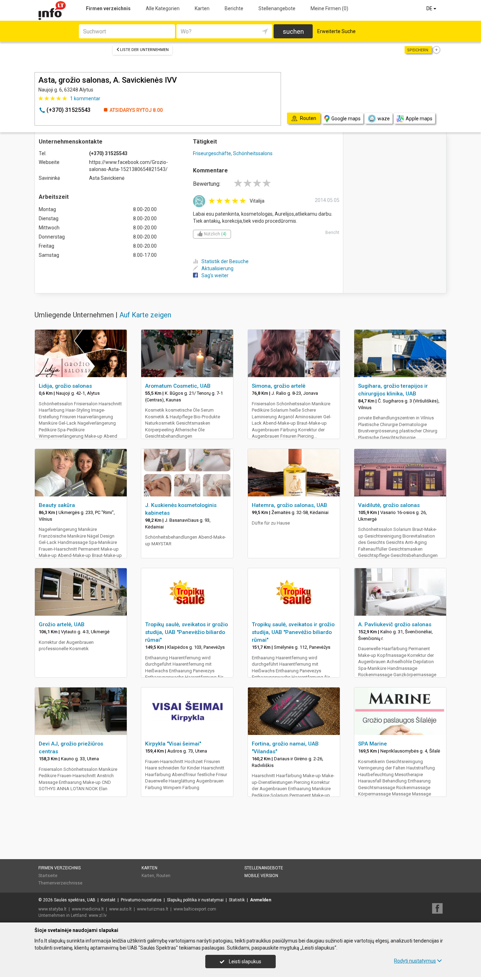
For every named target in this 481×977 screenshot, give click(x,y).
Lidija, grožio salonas (65, 386)
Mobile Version (261, 875)
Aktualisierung (217, 268)
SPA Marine (372, 744)
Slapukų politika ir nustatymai (195, 899)
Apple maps (419, 118)
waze (383, 118)
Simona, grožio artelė (278, 386)
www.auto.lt (120, 909)
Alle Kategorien (163, 8)
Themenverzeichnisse (60, 883)
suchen (293, 31)
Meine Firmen (329, 8)
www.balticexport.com (195, 909)
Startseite (47, 875)
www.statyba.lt (52, 909)
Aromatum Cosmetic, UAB (178, 386)
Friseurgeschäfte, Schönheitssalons (233, 153)
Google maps (346, 118)
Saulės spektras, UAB (74, 899)
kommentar (85, 98)
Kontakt (108, 899)
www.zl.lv (98, 915)
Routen (163, 875)
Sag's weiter (215, 275)
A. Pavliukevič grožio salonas (394, 624)
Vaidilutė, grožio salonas (389, 505)
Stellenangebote (276, 8)
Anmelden (260, 899)
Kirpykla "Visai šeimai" (173, 744)
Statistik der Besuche (225, 261)
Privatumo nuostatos (141, 899)
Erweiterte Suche (336, 31)
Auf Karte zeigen (145, 315)
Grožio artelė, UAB (62, 624)
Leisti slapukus (244, 961)
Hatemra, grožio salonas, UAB (289, 505)
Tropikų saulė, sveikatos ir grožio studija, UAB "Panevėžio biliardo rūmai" (186, 632)
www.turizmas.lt (152, 909)
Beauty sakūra (57, 505)
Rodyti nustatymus (415, 961)
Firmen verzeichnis (108, 8)
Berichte (234, 8)
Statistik (237, 899)
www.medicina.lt (88, 909)
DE (429, 8)
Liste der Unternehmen (144, 49)
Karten (202, 8)
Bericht (332, 232)
